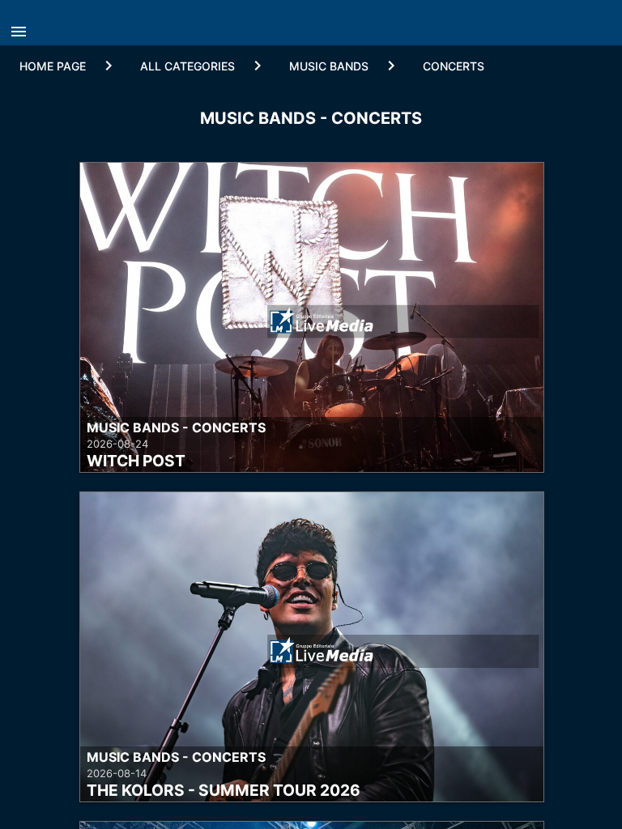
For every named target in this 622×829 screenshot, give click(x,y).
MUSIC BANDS (329, 66)
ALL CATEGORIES (187, 66)
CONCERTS (453, 66)
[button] (22, 26)
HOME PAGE (52, 66)
